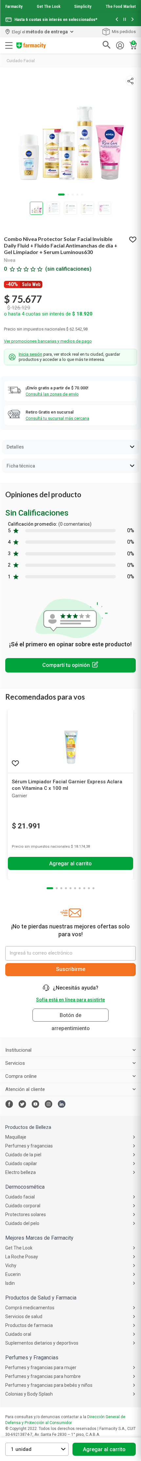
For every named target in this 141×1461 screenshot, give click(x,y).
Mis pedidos (124, 31)
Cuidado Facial (21, 60)
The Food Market (121, 6)
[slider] (70, 13)
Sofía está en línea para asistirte (70, 999)
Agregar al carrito (104, 1449)
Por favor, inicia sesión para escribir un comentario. (70, 665)
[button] (116, 20)
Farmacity (14, 6)
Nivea (9, 260)
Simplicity (82, 6)
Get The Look (48, 6)
